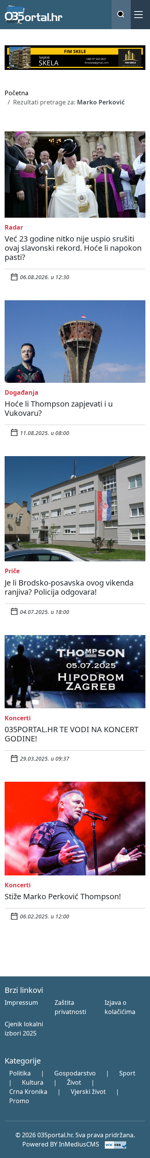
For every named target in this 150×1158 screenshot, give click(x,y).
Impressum (21, 1002)
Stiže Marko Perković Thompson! (63, 896)
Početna (16, 93)
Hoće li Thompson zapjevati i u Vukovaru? (59, 408)
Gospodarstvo (75, 1073)
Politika (20, 1073)
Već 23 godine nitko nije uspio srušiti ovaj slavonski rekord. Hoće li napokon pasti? (73, 247)
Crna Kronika (28, 1091)
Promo (19, 1101)
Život (74, 1082)
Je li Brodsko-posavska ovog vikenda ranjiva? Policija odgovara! (69, 587)
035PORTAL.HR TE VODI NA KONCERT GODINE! (71, 734)
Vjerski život (88, 1091)
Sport (127, 1073)
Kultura (32, 1082)
